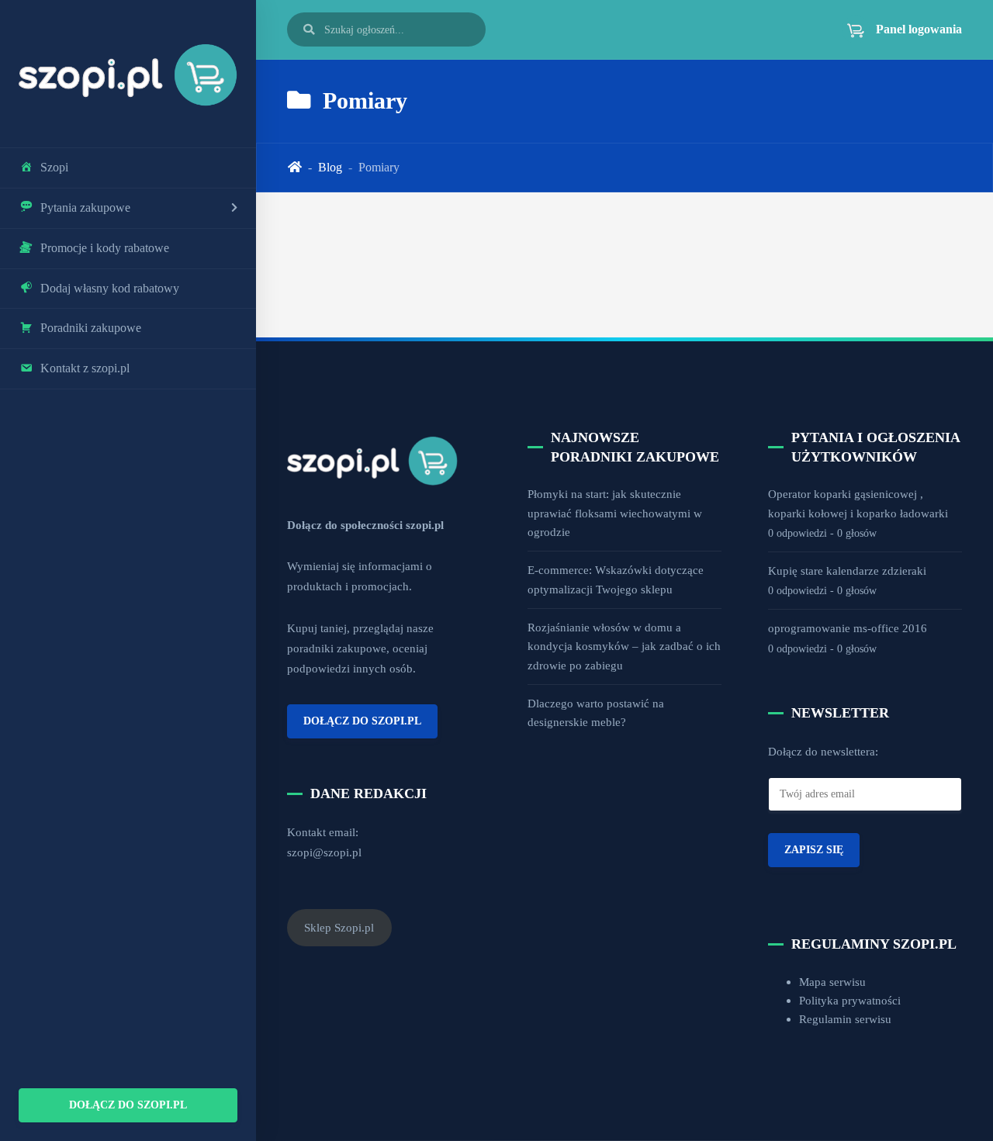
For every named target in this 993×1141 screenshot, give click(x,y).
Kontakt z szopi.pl (85, 368)
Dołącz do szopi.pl (128, 1104)
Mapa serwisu (832, 981)
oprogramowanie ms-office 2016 (847, 627)
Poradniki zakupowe (90, 327)
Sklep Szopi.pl (339, 927)
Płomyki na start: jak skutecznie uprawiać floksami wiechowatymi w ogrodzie (615, 512)
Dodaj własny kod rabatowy (109, 288)
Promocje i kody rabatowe (104, 247)
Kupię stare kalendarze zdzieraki (847, 570)
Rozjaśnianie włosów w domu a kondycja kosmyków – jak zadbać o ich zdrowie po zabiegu (624, 646)
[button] (895, 29)
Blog (330, 167)
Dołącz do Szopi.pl (362, 720)
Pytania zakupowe (85, 207)
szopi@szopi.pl (324, 852)
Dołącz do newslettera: (823, 751)
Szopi (54, 167)
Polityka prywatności (850, 1000)
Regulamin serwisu (845, 1018)
